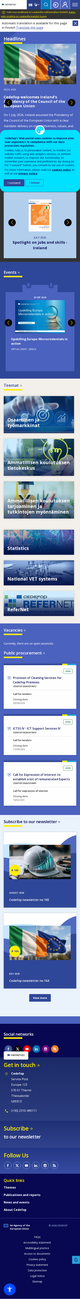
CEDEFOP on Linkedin (36, 1049)
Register (65, 4)
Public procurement (23, 653)
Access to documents (37, 1253)
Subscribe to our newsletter (30, 821)
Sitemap (37, 1281)
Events (10, 272)
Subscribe (16, 1128)
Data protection (37, 1270)
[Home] (9, 4)
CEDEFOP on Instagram (45, 1049)
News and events (16, 1202)
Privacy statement (37, 1265)
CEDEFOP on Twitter (17, 1049)
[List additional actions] (38, 4)
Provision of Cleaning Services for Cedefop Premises (37, 680)
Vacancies (13, 630)
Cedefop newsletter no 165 (29, 900)
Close (75, 23)
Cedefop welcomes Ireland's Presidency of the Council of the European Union (34, 101)
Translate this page (29, 28)
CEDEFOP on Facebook (8, 1049)
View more (39, 414)
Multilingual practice (37, 1248)
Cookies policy (37, 1259)
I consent (14, 183)
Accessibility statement (37, 1242)
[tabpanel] (40, 100)
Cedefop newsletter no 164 (29, 981)
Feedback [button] (76, 1260)
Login (55, 4)
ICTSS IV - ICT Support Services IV (36, 728)
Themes (10, 1187)
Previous (8, 102)
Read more (40, 327)
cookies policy (61, 169)
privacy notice (27, 173)
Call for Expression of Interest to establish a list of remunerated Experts (41, 777)
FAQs (37, 1237)
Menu (75, 4)
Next (71, 102)
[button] (10, 1289)
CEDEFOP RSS (55, 1049)
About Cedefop (15, 1210)
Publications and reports (22, 1195)
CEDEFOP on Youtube (27, 1049)
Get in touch (19, 1065)
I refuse (34, 182)
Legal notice (37, 1276)
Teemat (11, 385)
